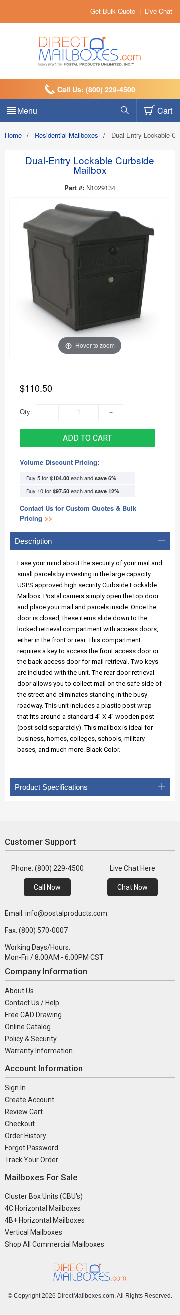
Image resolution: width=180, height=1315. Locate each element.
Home (13, 135)
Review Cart (24, 1112)
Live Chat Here (133, 868)
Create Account (29, 1100)
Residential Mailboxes (66, 135)
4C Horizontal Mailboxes (43, 1208)
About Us (19, 991)
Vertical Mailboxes (33, 1232)
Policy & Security (31, 1039)
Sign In (15, 1088)
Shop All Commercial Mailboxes (54, 1244)
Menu (28, 110)
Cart (165, 110)
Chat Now (133, 887)
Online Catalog (28, 1027)
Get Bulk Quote (113, 11)
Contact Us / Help (32, 1003)
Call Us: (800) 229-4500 (97, 89)
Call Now (47, 887)
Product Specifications (51, 787)
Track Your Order (31, 1160)
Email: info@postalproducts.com (56, 913)
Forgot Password (31, 1148)
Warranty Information (39, 1051)
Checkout (20, 1124)
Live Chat (158, 11)
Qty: (26, 411)
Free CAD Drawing (33, 1015)
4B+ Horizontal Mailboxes (45, 1220)
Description (33, 541)
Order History (25, 1136)
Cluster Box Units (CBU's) (44, 1196)
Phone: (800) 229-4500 (48, 868)
